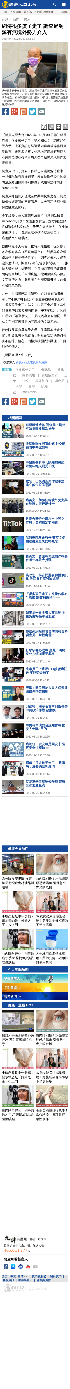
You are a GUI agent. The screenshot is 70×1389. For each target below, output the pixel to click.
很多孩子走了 (25, 369)
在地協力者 (50, 375)
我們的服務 (39, 1276)
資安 (31, 386)
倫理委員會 (43, 1280)
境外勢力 (41, 381)
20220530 (29, 392)
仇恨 (25, 381)
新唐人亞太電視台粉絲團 (31, 362)
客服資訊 (8, 1280)
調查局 (59, 381)
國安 (18, 386)
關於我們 (56, 1276)
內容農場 (28, 375)
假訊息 (46, 369)
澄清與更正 (25, 1280)
